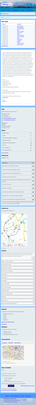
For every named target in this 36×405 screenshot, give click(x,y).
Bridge (18, 30)
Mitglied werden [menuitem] (16, 10)
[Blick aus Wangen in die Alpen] (7, 4)
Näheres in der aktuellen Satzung (8, 322)
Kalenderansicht (5, 46)
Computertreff (5, 97)
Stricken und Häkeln (20, 31)
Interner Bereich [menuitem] (29, 10)
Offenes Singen (19, 39)
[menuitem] (7, 396)
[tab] (5, 343)
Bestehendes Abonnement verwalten (27, 385)
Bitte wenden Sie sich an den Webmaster (9, 390)
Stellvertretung (5, 90)
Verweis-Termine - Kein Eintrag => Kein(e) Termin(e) (11, 96)
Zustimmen (25, 399)
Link (31, 142)
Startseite (2, 17)
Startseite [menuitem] (3, 10)
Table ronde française (20, 36)
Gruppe (3, 101)
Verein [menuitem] (7, 11)
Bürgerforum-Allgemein (8, 378)
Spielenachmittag (20, 26)
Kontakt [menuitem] (22, 10)
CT (6, 101)
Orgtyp (3, 99)
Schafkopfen (19, 40)
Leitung (3, 79)
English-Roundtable (20, 27)
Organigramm (4, 324)
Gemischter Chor (20, 32)
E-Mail (3, 369)
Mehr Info (5, 403)
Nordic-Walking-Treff (20, 28)
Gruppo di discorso (20, 44)
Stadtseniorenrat (7, 380)
